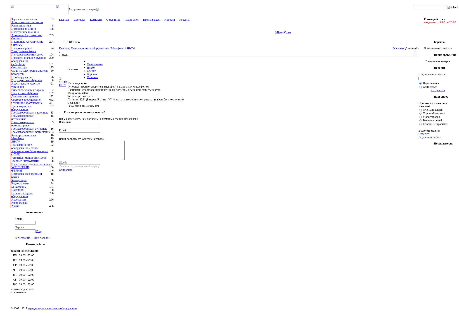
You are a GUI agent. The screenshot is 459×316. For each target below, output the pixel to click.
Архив (15, 206)
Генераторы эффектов (24, 93)
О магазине (113, 19)
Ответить (424, 133)
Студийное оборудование (26, 102)
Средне (91, 70)
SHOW (15, 141)
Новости (169, 19)
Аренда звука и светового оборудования (52, 308)
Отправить (65, 169)
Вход (39, 231)
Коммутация (19, 180)
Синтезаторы (19, 67)
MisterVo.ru (283, 32)
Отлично (92, 77)
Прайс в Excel (151, 19)
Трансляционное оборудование (21, 108)
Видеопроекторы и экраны (27, 89)
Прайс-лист (132, 19)
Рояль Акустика (21, 25)
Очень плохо (95, 64)
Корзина (184, 19)
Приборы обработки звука (27, 54)
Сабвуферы (18, 64)
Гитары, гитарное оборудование (22, 195)
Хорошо (92, 74)
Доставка (79, 19)
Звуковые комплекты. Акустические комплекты (27, 21)
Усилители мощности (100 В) (29, 157)
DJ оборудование (21, 77)
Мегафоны (17, 138)
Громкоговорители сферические (31, 131)
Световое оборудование (26, 99)
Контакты (96, 19)
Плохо (91, 67)
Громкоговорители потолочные (22, 117)
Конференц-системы (23, 135)
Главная (64, 19)
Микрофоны (19, 186)
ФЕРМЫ (16, 170)
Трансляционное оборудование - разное (25, 146)
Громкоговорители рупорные (29, 128)
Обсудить (398, 48)
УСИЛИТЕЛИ (20, 167)
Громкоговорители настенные (29, 112)
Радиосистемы (20, 183)
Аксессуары (18, 199)
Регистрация (22, 237)
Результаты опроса (429, 137)
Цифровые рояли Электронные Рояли (23, 50)
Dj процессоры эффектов (26, 80)
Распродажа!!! (20, 202)
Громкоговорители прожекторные (22, 124)
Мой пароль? (41, 237)
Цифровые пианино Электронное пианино (25, 30)
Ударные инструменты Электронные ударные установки (31, 162)
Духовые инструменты (25, 96)
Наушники (17, 189)
